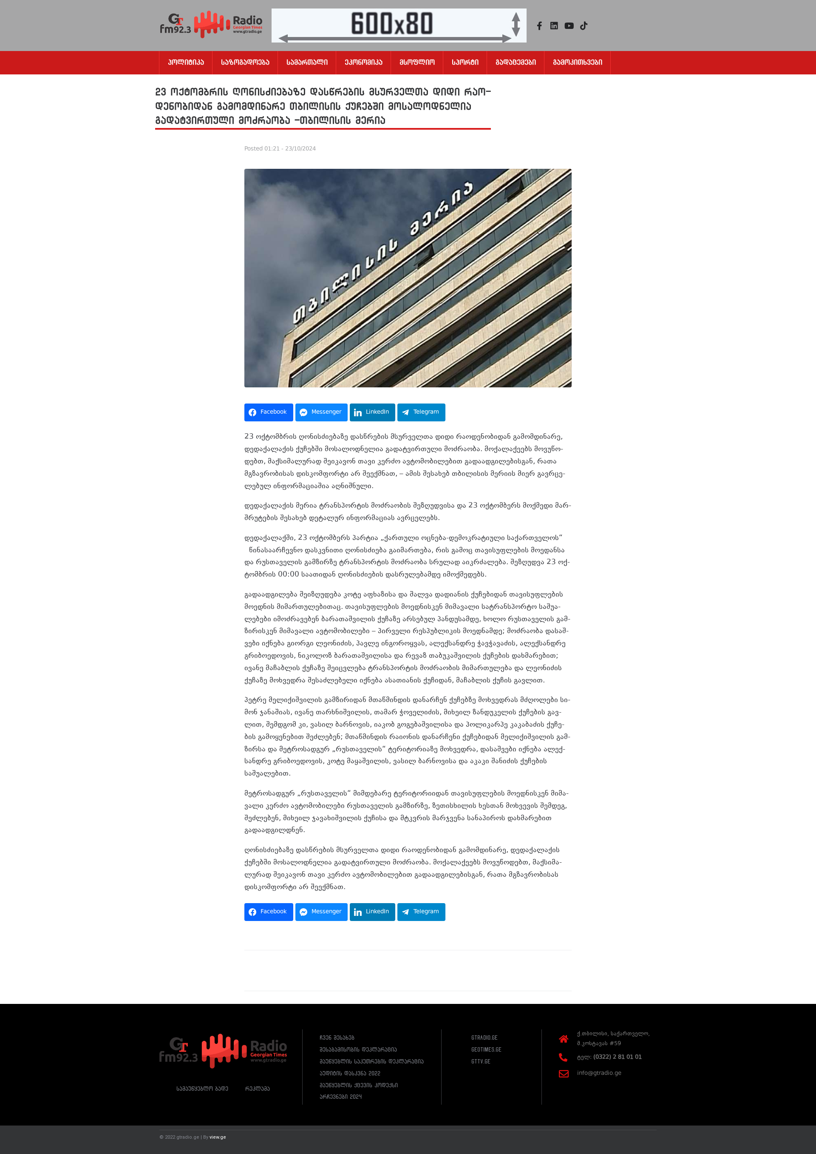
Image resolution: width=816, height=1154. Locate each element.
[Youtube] (569, 26)
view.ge (218, 1137)
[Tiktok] (584, 26)
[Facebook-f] (539, 26)
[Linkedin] (554, 26)
